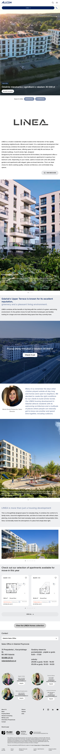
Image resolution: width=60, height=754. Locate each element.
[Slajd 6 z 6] (35, 561)
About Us (4, 709)
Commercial (40, 99)
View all (29, 614)
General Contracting (7, 715)
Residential (29, 99)
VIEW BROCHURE (51, 172)
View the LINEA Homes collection (30, 625)
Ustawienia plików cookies (52, 749)
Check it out (30, 355)
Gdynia (23, 709)
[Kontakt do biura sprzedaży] (56, 7)
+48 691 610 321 (21, 694)
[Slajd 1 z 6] (25, 561)
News (3, 711)
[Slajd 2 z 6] (27, 561)
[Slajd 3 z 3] (32, 293)
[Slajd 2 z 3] (30, 293)
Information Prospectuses (8, 719)
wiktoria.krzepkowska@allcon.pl (21, 695)
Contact (4, 722)
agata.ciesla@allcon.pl (21, 680)
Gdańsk (24, 711)
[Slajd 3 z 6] (29, 561)
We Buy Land (5, 717)
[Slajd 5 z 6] (33, 561)
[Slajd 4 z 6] (31, 561)
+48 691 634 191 (51, 680)
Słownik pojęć (5, 727)
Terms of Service (45, 745)
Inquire (21, 683)
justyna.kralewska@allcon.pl (51, 696)
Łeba (23, 713)
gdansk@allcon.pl (9, 661)
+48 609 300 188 (51, 695)
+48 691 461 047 (21, 679)
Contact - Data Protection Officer (39, 749)
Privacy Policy (12, 749)
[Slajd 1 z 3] (28, 293)
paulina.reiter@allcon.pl (51, 681)
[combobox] (30, 638)
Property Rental (6, 713)
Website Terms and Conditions (23, 749)
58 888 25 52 (7, 658)
